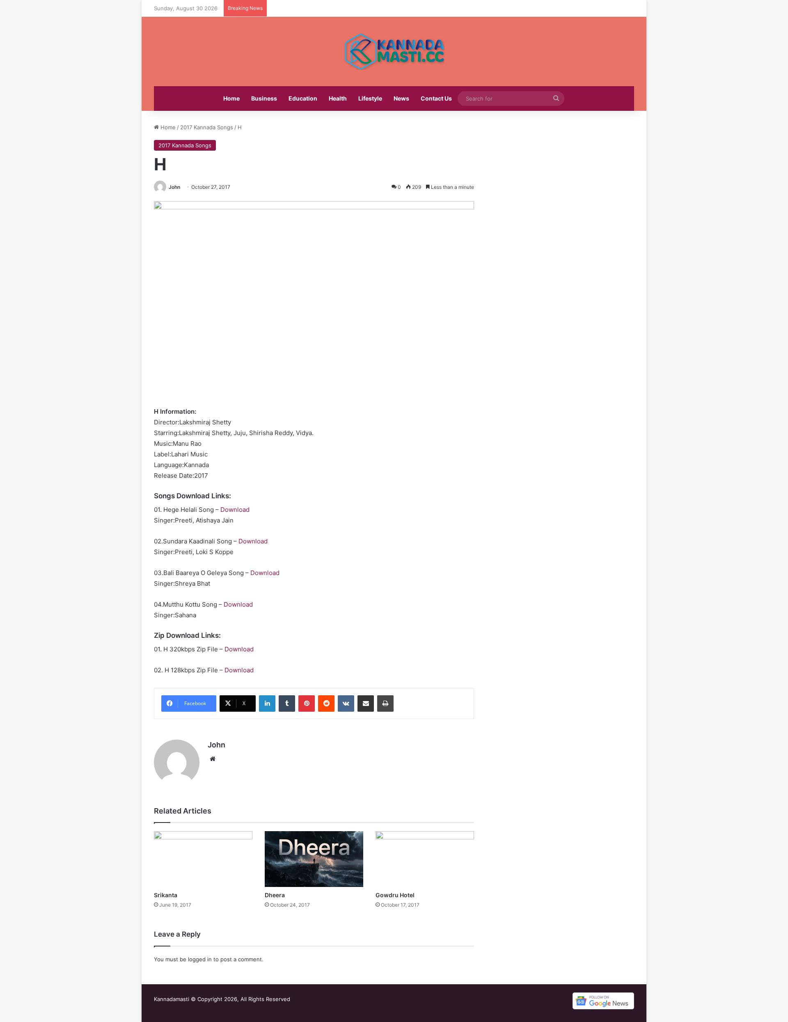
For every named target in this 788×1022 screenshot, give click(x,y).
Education (303, 98)
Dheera (275, 894)
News (401, 98)
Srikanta (165, 894)
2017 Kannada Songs (206, 127)
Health (338, 98)
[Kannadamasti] (394, 51)
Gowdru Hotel (395, 894)
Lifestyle (370, 98)
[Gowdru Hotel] (425, 859)
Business (264, 98)
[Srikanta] (203, 859)
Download (235, 509)
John (174, 187)
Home (231, 98)
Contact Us (436, 98)
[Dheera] (314, 859)
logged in (200, 959)
